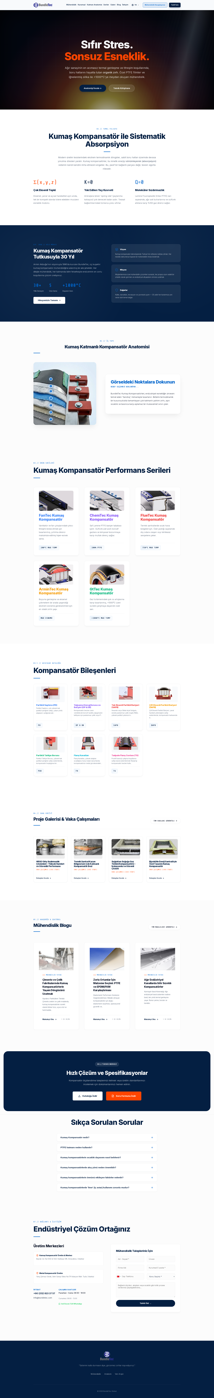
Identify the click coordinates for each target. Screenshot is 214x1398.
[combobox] (118, 1277)
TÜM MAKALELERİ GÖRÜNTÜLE (163, 927)
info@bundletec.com (42, 1298)
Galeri (112, 5)
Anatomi (107, 1374)
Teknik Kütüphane (121, 88)
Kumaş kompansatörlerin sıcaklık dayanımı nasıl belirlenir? (91, 1157)
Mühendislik (71, 5)
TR (136, 5)
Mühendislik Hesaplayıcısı (155, 5)
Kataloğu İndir (89, 1096)
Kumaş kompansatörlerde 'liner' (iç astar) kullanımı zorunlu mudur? (95, 1187)
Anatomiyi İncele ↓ (93, 88)
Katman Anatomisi (94, 5)
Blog (119, 5)
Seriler (106, 5)
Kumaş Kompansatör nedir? (75, 1137)
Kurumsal (81, 5)
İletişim (125, 5)
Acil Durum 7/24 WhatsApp (71, 1304)
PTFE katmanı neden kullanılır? (76, 1147)
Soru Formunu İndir (126, 1096)
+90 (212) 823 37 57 (44, 1293)
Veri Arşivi (119, 1374)
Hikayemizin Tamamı (48, 300)
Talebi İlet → (145, 1303)
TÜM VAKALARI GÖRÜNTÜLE (164, 821)
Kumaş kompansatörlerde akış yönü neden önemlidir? (88, 1167)
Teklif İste (175, 5)
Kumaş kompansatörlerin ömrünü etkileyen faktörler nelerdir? (92, 1177)
